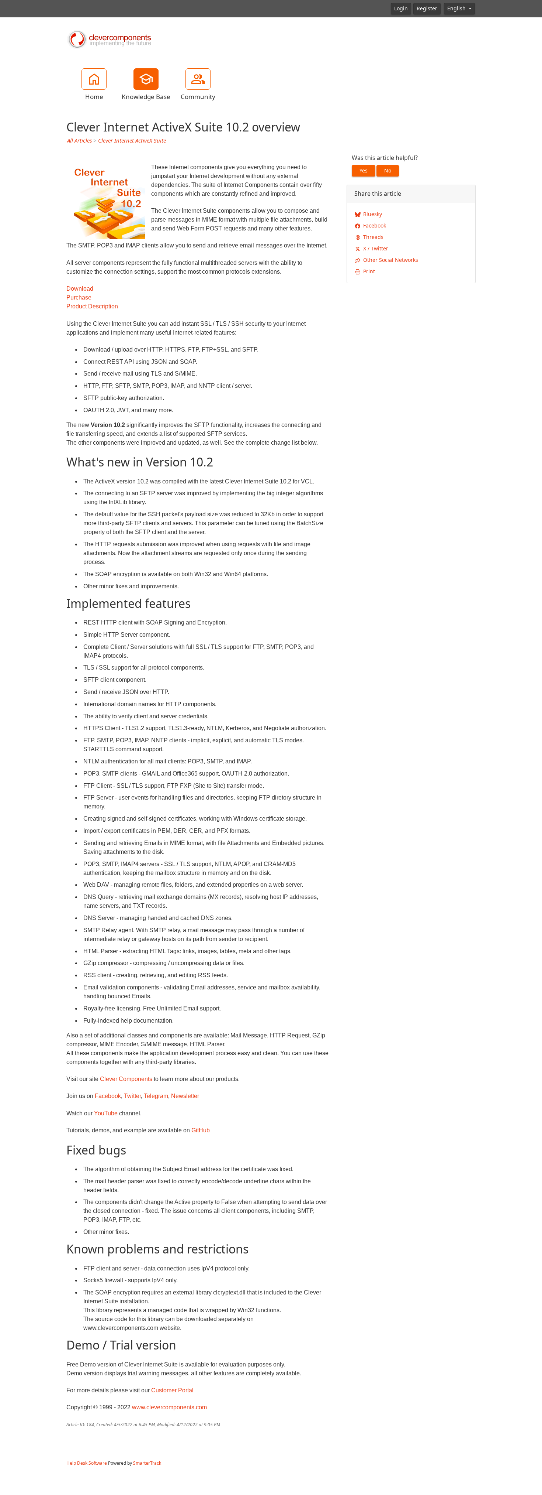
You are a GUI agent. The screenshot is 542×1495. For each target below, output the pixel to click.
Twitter (132, 1096)
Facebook (108, 1096)
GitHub (200, 1130)
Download (79, 288)
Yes (363, 171)
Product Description (92, 306)
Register (427, 8)
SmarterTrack (147, 1463)
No (387, 171)
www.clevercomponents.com (169, 1407)
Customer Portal (172, 1390)
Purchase (78, 297)
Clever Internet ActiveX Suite (132, 140)
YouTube (106, 1113)
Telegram (156, 1096)
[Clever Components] (108, 38)
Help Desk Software (86, 1463)
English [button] (457, 8)
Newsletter (185, 1096)
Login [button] (401, 8)
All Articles (79, 140)
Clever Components (126, 1079)
